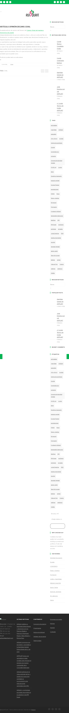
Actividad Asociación (56, 558)
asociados (53, 134)
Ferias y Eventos (55, 570)
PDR (62, 233)
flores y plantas (55, 198)
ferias (58, 194)
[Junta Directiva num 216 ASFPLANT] (1, 356)
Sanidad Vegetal (55, 246)
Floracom (33, 709)
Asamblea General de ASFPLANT (60, 75)
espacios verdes (55, 180)
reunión (53, 242)
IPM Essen (53, 224)
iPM (58, 220)
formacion (53, 202)
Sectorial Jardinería (55, 592)
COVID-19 (53, 167)
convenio (53, 156)
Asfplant (60, 129)
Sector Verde (54, 587)
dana (52, 171)
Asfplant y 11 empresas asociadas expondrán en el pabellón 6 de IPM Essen (24, 693)
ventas (58, 260)
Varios (52, 600)
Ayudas (52, 562)
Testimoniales (37, 640)
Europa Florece (55, 185)
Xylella (53, 273)
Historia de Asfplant (39, 632)
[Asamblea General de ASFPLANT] (68, 356)
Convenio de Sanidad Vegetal (56, 162)
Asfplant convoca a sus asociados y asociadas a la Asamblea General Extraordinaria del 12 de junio (24, 647)
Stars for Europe (55, 255)
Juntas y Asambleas (56, 579)
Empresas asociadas (56, 619)
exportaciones (54, 189)
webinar (53, 268)
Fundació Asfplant (56, 211)
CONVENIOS (53, 566)
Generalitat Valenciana (57, 216)
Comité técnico (55, 152)
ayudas (61, 138)
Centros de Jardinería (56, 143)
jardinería (53, 229)
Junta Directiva (55, 233)
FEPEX (53, 194)
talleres (53, 260)
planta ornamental (56, 238)
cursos (60, 167)
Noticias (52, 623)
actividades (54, 125)
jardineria (60, 224)
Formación (54, 207)
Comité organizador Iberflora (60, 61)
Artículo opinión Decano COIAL (15, 27)
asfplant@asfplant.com (6, 638)
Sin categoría (54, 596)
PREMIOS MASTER (55, 583)
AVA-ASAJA (54, 138)
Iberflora (53, 220)
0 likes (11, 64)
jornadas (60, 229)
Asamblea (53, 129)
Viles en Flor (54, 264)
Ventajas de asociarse (39, 636)
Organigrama (37, 628)
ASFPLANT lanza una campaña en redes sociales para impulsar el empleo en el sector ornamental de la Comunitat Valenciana (24, 661)
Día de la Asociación (56, 176)
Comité (53, 147)
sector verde (54, 251)
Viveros (62, 264)
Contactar (53, 632)
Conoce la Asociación (39, 624)
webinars (59, 268)
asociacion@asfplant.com (16, 7)
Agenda (52, 627)
